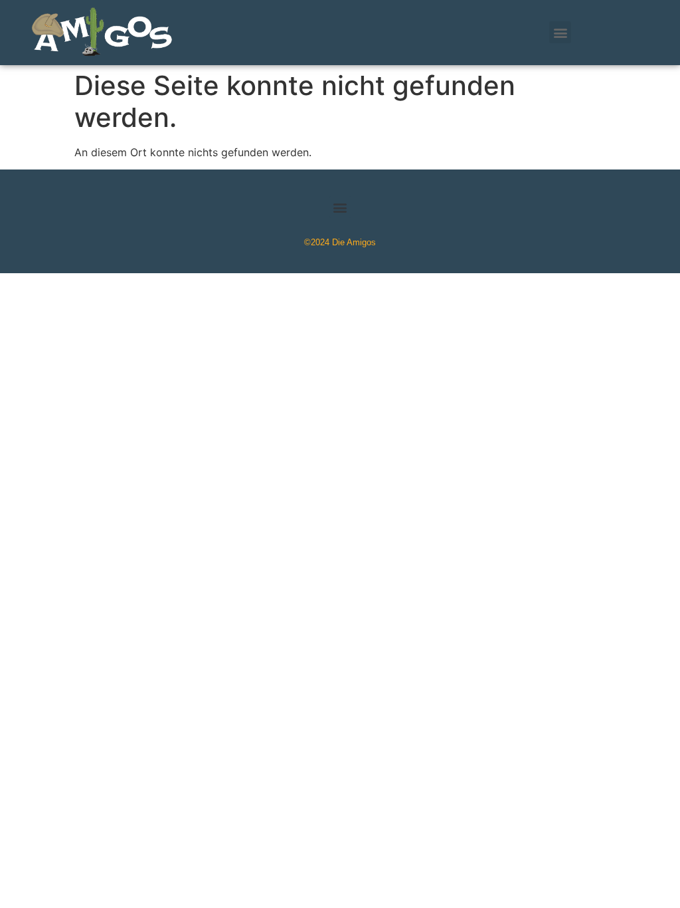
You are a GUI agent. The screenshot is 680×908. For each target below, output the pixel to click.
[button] (560, 32)
